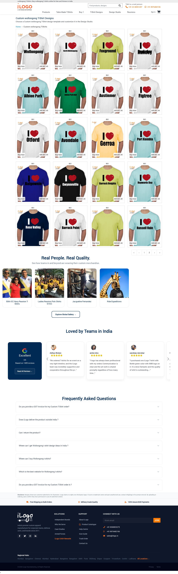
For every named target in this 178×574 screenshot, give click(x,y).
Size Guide (83, 534)
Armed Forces (60, 534)
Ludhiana (132, 559)
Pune (86, 559)
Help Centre (83, 529)
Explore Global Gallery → (65, 314)
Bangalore (29, 559)
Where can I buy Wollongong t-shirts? (35, 458)
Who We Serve (60, 524)
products (46, 12)
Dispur (99, 559)
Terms (158, 567)
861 (32, 31)
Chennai (38, 559)
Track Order (83, 538)
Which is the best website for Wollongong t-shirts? (40, 471)
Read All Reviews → (24, 371)
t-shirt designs (96, 12)
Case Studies (60, 529)
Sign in (153, 12)
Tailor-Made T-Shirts (64, 12)
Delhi (80, 559)
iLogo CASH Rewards (63, 538)
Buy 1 (81, 12)
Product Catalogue (88, 524)
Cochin (124, 559)
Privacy (151, 567)
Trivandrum (116, 559)
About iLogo (83, 519)
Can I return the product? (29, 432)
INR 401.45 (44, 66)
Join (157, 520)
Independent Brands (62, 519)
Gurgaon (107, 559)
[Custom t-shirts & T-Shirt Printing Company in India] (25, 6)
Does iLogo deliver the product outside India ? (38, 419)
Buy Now (21, 66)
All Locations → (143, 559)
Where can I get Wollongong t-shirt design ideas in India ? (43, 445)
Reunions (131, 12)
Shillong (92, 559)
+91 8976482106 (153, 7)
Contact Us (83, 543)
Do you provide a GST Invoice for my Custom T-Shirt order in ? (45, 484)
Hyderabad (54, 559)
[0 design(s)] (158, 12)
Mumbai (21, 559)
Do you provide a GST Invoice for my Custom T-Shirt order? (44, 406)
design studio (115, 12)
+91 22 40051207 (135, 7)
